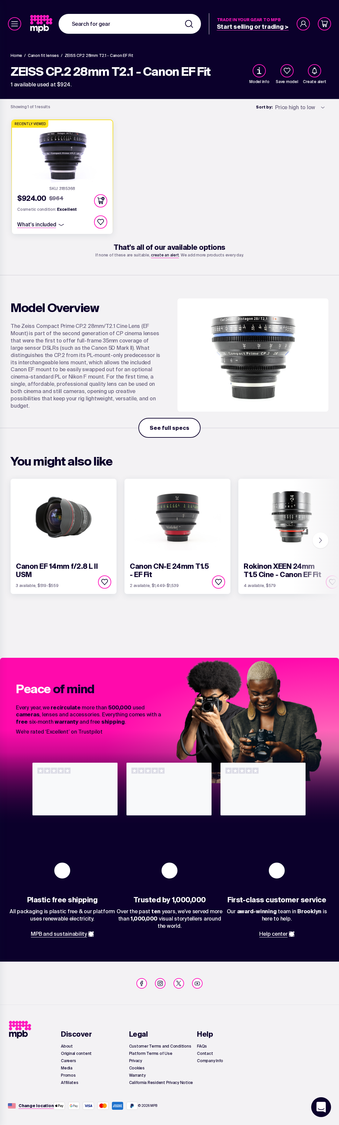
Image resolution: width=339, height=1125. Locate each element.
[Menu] (14, 23)
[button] (101, 201)
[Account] (303, 23)
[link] (42, 24)
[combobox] (130, 24)
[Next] (320, 540)
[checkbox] (287, 70)
